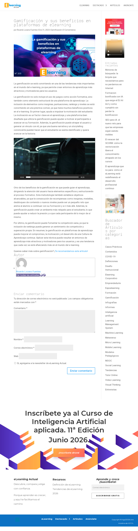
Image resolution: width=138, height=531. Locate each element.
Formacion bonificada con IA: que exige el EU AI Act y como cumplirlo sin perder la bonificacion (114, 104)
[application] (54, 159)
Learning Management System (112, 324)
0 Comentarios (69, 30)
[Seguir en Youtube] (23, 519)
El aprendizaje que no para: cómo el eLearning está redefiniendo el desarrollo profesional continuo (114, 177)
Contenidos (111, 251)
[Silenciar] (87, 177)
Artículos (115, 5)
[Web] (44, 275)
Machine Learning (114, 332)
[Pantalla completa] (91, 177)
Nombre (18, 339)
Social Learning (113, 365)
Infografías (111, 302)
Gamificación (56, 30)
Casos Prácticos (113, 246)
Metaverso (110, 337)
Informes (110, 307)
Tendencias (111, 370)
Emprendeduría (113, 283)
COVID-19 (110, 256)
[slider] (52, 177)
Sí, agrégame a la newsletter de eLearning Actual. (41, 363)
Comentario (20, 308)
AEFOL (131, 523)
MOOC (108, 360)
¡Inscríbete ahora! (69, 452)
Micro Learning (112, 342)
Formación (110, 292)
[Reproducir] (17, 177)
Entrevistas (111, 389)
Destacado (98, 5)
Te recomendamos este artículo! (71, 251)
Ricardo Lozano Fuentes (27, 30)
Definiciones (111, 261)
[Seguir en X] (12, 519)
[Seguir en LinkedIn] (17, 519)
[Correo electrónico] (41, 275)
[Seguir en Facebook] (6, 519)
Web (16, 356)
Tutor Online (111, 375)
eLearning (84, 5)
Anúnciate (129, 5)
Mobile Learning (113, 347)
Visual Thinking (112, 384)
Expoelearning (112, 288)
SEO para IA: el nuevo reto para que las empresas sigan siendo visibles (114, 127)
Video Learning (112, 380)
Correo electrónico (24, 347)
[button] (54, 158)
